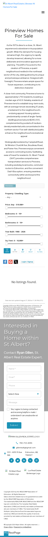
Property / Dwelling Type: (17, 193)
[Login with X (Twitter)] (16, 263)
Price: (14, 204)
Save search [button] (7, 250)
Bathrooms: (14, 222)
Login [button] (27, 261)
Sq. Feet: (14, 240)
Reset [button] (31, 250)
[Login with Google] (10, 263)
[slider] (6, 207)
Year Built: (15, 231)
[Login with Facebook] (5, 263)
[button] (11, 460)
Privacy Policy (8, 527)
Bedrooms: (13, 213)
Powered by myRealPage (22, 527)
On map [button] (22, 250)
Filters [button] (39, 250)
